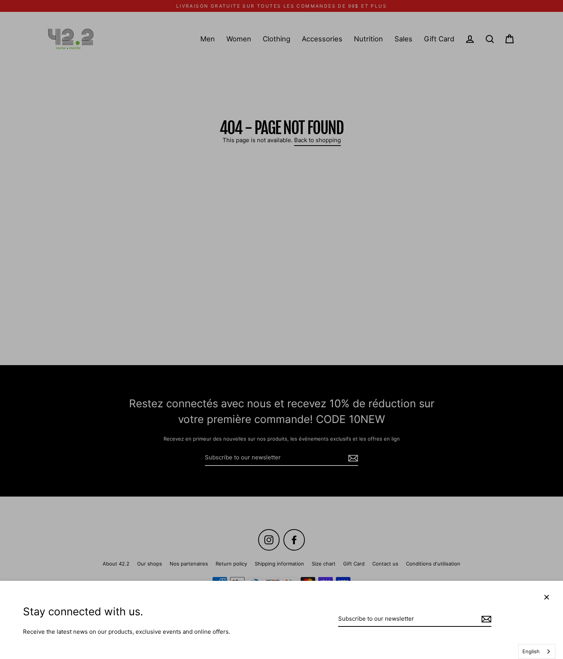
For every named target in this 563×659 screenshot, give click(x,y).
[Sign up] (485, 619)
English (531, 651)
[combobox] (536, 651)
